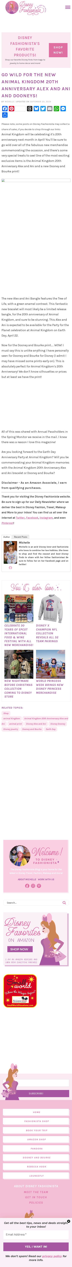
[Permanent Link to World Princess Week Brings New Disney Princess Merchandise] (50, 677)
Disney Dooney (57, 723)
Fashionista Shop (36, 1121)
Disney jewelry (10, 729)
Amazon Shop (36, 1139)
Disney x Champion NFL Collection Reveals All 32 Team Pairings (47, 633)
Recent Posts (20, 537)
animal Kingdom (11, 718)
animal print (15, 723)
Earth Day (50, 729)
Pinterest (7, 523)
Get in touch (36, 1197)
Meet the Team (36, 1192)
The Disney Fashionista (26, 8)
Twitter (20, 518)
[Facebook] (10, 568)
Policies (36, 1202)
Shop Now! (58, 50)
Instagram (46, 518)
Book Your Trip (36, 1130)
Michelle (24, 542)
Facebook (32, 518)
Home (36, 1112)
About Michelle (27, 879)
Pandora (37, 1148)
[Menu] (67, 7)
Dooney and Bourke (32, 729)
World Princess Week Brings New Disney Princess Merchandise (49, 686)
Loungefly (36, 1175)
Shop (6, 713)
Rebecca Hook (36, 1166)
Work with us (46, 879)
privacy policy (52, 1256)
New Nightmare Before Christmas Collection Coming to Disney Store (18, 688)
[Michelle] (10, 562)
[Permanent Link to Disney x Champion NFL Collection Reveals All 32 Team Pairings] (50, 621)
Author (6, 537)
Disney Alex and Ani (36, 723)
